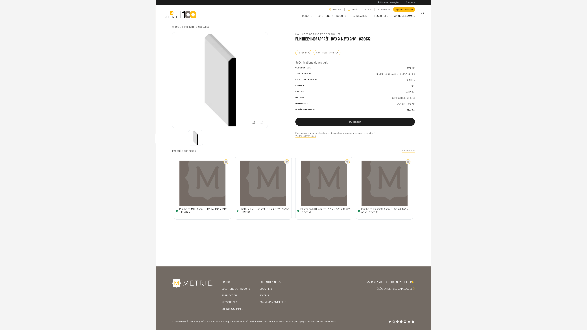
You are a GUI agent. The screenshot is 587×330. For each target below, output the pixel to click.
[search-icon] (422, 13)
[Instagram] (394, 321)
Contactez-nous (270, 282)
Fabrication (229, 295)
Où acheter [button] (355, 121)
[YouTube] (409, 321)
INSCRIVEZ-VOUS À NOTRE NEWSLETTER (389, 282)
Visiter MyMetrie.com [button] (305, 135)
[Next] (195, 137)
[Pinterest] (397, 321)
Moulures (203, 27)
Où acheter (336, 9)
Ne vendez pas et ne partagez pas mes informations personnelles (306, 321)
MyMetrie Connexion (404, 9)
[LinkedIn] (405, 321)
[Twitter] (390, 321)
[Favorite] (225, 161)
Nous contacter (384, 9)
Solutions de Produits (236, 288)
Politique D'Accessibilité (261, 321)
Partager (302, 52)
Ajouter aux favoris (325, 52)
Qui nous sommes (232, 308)
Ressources (229, 302)
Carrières (367, 9)
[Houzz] (413, 321)
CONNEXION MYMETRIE (273, 302)
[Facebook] (401, 321)
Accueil (176, 27)
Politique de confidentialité (235, 321)
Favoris (355, 9)
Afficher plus (408, 150)
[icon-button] (253, 122)
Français (409, 2)
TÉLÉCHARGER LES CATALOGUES (393, 288)
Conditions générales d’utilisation (204, 321)
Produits (189, 27)
